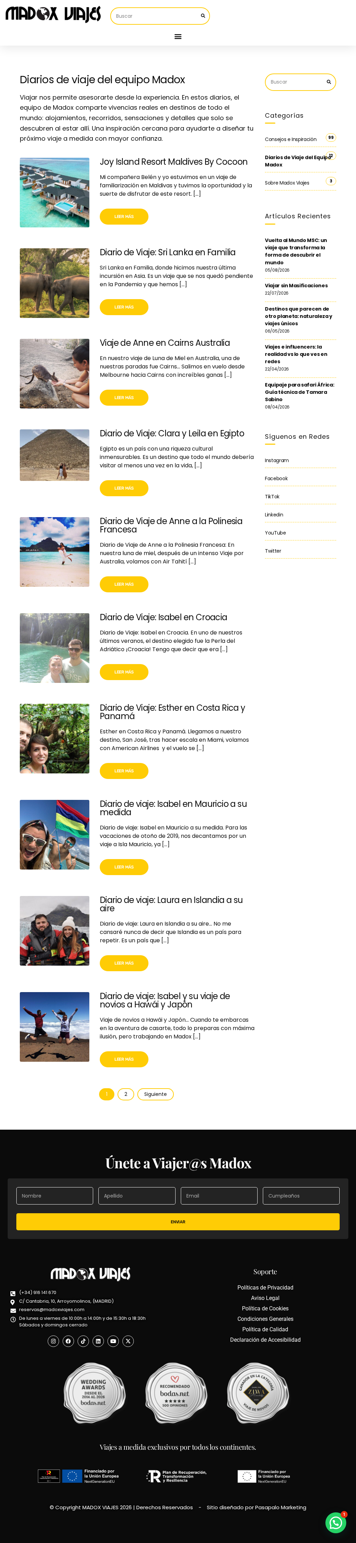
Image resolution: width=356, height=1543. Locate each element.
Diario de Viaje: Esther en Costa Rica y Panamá (172, 712)
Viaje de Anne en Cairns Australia (165, 343)
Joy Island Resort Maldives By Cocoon (174, 161)
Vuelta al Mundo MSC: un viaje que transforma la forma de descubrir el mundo (296, 251)
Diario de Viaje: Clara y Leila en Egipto (172, 433)
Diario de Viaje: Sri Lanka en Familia (168, 252)
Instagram (277, 460)
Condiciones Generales (265, 1319)
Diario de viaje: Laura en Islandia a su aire (171, 904)
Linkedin (274, 514)
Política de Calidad (265, 1329)
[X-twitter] (128, 1341)
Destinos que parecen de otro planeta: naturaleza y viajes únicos (298, 316)
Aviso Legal (265, 1298)
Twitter (273, 550)
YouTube (275, 532)
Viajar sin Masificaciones (296, 285)
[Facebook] (68, 1341)
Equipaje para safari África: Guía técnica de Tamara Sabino (299, 392)
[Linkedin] (98, 1341)
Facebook (276, 478)
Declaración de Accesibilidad (265, 1340)
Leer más (124, 216)
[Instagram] (53, 1341)
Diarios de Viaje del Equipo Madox (298, 161)
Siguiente (155, 1094)
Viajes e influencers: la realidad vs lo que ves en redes (296, 354)
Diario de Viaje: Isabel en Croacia (163, 617)
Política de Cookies (265, 1308)
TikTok (272, 496)
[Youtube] (113, 1341)
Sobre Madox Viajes (287, 182)
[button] (178, 36)
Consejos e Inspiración (290, 139)
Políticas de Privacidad (265, 1287)
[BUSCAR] (203, 16)
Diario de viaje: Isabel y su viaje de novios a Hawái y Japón (165, 1000)
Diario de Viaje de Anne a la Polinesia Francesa (171, 525)
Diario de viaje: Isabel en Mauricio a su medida (173, 808)
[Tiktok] (83, 1341)
